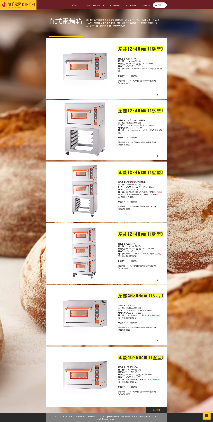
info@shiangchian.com (106, 419)
